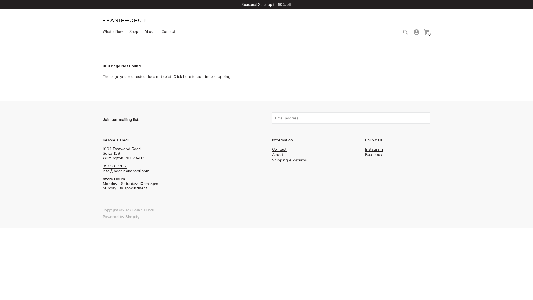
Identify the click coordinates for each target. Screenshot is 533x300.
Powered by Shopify (121, 216)
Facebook (373, 154)
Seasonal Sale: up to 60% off (266, 4)
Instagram (374, 149)
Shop (133, 31)
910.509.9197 (115, 166)
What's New (113, 31)
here (187, 76)
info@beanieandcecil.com (126, 171)
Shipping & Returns (289, 160)
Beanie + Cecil (143, 210)
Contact (168, 31)
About (150, 31)
